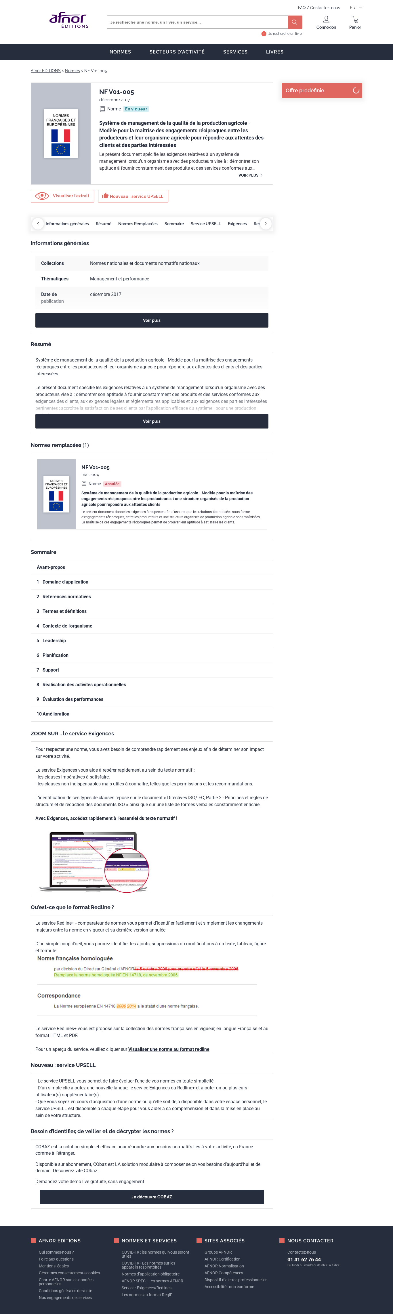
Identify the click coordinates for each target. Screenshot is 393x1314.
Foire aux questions (56, 1259)
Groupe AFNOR (218, 1252)
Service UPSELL (206, 223)
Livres (275, 52)
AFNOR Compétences (224, 1273)
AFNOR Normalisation (224, 1266)
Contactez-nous (325, 7)
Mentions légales (54, 1266)
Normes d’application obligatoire (151, 1274)
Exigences (237, 223)
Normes (120, 52)
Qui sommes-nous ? (56, 1252)
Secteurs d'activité (177, 52)
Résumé (103, 223)
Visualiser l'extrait (70, 196)
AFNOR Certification (223, 1259)
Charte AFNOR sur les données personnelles (66, 1281)
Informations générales (67, 223)
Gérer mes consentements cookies (69, 1273)
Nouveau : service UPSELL (132, 195)
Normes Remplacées (138, 223)
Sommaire (174, 223)
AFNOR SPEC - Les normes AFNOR (152, 1281)
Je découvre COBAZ (151, 1197)
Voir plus (249, 175)
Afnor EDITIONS (46, 70)
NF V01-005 (95, 467)
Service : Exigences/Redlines (146, 1288)
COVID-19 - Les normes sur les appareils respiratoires (148, 1265)
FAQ (302, 7)
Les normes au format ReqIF (147, 1294)
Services (235, 52)
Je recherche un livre (285, 34)
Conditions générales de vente (65, 1290)
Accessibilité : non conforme (229, 1286)
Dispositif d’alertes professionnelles (236, 1279)
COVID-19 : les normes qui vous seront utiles (155, 1254)
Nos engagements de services (65, 1297)
